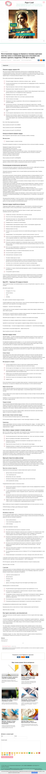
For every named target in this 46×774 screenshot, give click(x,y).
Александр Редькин (6, 646)
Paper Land (29, 2)
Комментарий (4, 740)
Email (15, 736)
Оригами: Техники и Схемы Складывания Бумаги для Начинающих (8, 722)
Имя (2, 736)
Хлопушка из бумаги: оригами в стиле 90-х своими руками (10, 677)
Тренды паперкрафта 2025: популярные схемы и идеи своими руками (28, 678)
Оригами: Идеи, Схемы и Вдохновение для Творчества (28, 722)
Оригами (18, 60)
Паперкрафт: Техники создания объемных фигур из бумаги (29, 700)
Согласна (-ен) (34, 772)
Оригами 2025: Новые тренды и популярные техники (10, 700)
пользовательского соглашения (28, 769)
